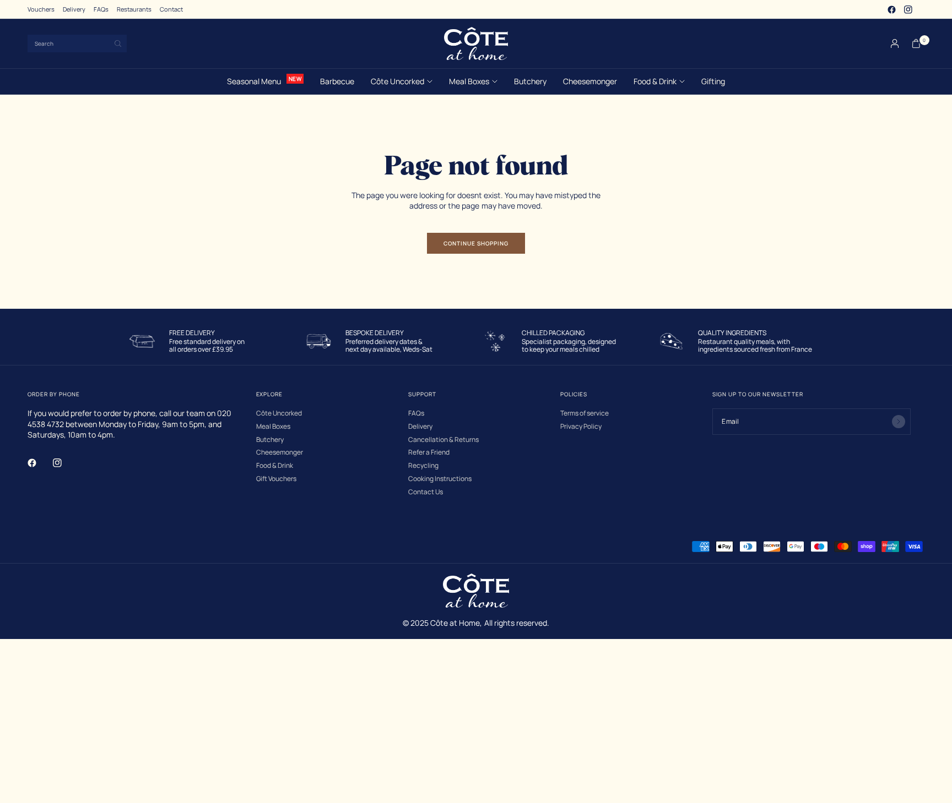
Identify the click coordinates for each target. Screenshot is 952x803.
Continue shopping (476, 243)
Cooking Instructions (440, 478)
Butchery (530, 81)
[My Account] (895, 43)
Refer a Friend (429, 452)
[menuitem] (41, 9)
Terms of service (584, 413)
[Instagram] (908, 9)
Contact (171, 9)
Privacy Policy (581, 426)
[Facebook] (891, 9)
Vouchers (41, 9)
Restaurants (134, 9)
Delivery (74, 9)
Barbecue (337, 81)
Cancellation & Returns (443, 439)
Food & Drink (655, 81)
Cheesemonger (590, 81)
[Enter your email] (898, 421)
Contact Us (425, 492)
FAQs (101, 9)
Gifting (713, 81)
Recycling (423, 465)
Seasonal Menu (254, 81)
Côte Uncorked (397, 81)
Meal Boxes (469, 81)
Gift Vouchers (276, 478)
